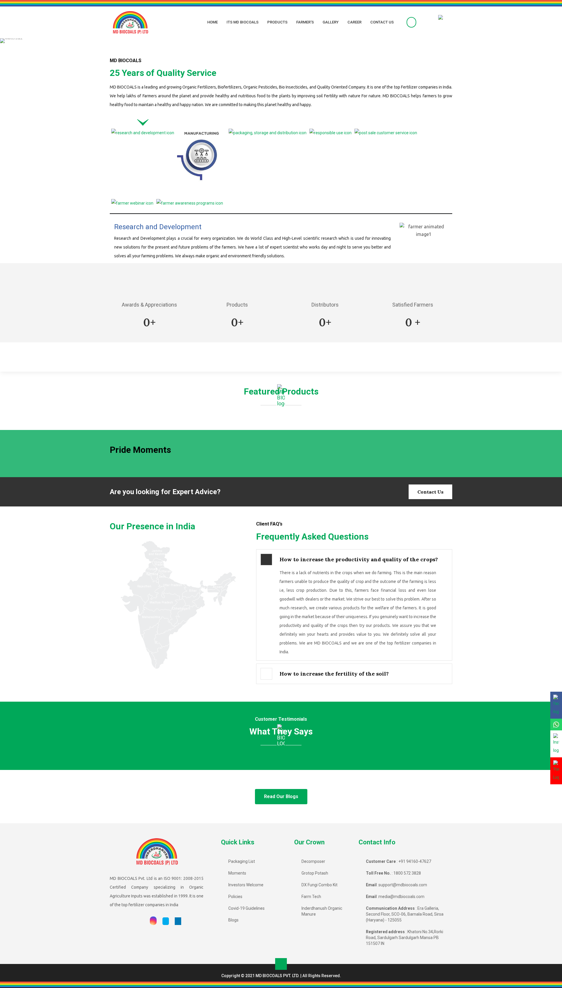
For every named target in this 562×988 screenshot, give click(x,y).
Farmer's (305, 22)
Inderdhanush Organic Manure (321, 911)
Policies (235, 896)
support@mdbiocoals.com (402, 884)
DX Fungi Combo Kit (319, 884)
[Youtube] (141, 921)
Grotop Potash (314, 873)
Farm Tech (311, 896)
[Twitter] (165, 921)
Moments (237, 873)
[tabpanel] (281, 243)
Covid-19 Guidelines (246, 908)
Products (277, 22)
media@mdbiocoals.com (401, 896)
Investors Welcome (245, 884)
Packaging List (241, 861)
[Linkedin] (178, 921)
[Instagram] (153, 921)
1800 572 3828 (407, 873)
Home (212, 22)
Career (354, 22)
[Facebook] (130, 921)
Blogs (233, 920)
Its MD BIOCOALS (242, 22)
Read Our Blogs (281, 796)
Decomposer (313, 861)
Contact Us (382, 22)
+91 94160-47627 (414, 861)
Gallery (331, 22)
